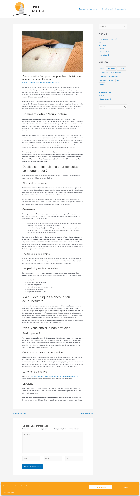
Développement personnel (88, 9)
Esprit (100, 42)
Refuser (125, 487)
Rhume (111, 80)
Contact (101, 96)
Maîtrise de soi (113, 76)
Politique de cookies (8, 492)
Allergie (102, 68)
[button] (98, 9)
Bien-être (111, 68)
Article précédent (20, 413)
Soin (102, 85)
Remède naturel (107, 9)
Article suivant (87, 413)
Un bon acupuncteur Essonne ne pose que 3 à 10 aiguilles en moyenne (54, 376)
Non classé (102, 45)
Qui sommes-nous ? (105, 93)
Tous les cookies (100, 487)
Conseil (121, 68)
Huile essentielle (116, 72)
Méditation (103, 80)
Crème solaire (104, 72)
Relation (101, 49)
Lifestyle (103, 76)
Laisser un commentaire (30, 82)
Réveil (118, 80)
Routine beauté (120, 9)
